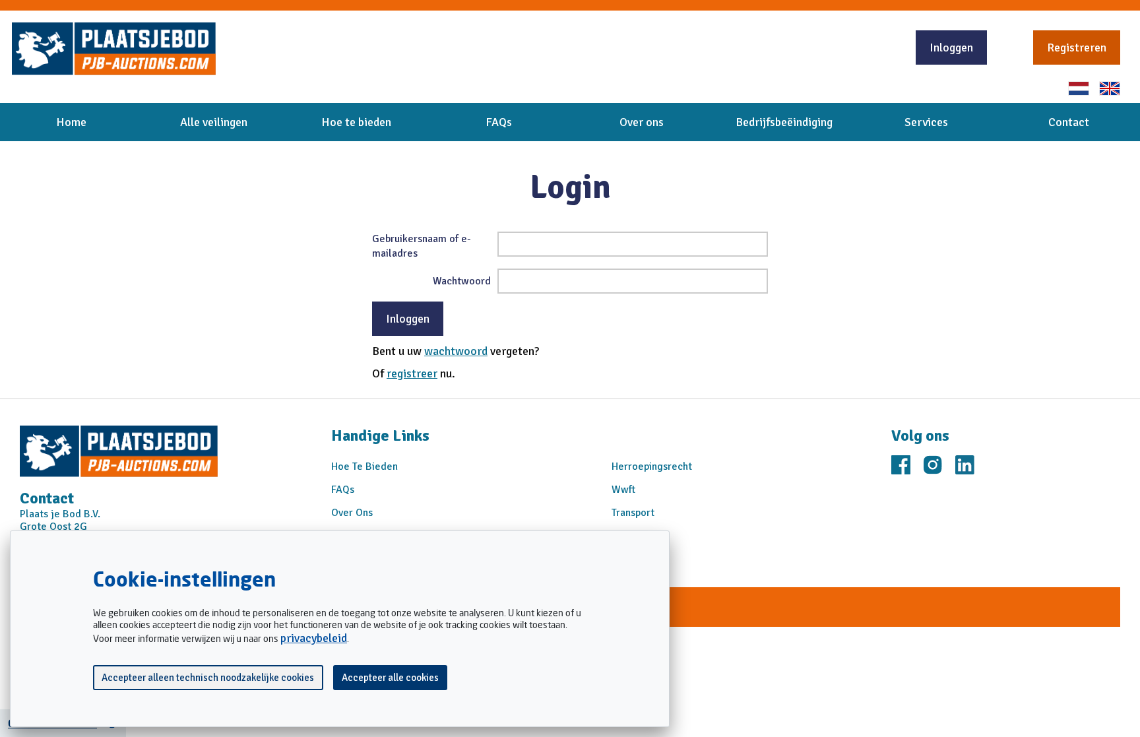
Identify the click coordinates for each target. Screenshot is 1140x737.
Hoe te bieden (356, 122)
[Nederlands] (1078, 88)
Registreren (1076, 47)
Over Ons (352, 512)
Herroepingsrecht (652, 466)
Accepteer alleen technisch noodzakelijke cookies (208, 678)
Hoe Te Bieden (364, 466)
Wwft (623, 489)
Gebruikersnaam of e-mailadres (421, 246)
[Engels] (1109, 88)
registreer (412, 373)
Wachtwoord (462, 281)
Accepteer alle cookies (390, 678)
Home (71, 122)
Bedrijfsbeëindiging (784, 122)
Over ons (641, 122)
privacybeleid (313, 638)
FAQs (499, 122)
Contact (1068, 122)
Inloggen (951, 47)
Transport (633, 512)
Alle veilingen (213, 122)
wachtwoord (456, 351)
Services (926, 122)
